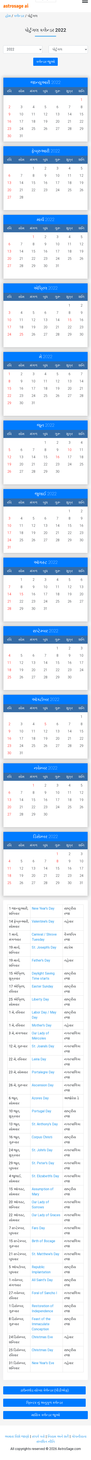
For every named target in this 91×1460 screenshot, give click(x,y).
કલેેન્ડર (19, 16)
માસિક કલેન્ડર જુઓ (45, 1415)
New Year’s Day (43, 908)
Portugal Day (41, 1111)
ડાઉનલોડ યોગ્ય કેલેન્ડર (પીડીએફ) (44, 1390)
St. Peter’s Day (43, 1163)
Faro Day (38, 1228)
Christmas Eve (42, 1337)
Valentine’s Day (43, 921)
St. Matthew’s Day (45, 1254)
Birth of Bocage (43, 1241)
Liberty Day (40, 999)
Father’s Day (41, 960)
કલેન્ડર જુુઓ (45, 62)
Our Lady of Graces (46, 1215)
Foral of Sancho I (44, 1293)
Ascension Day (43, 1085)
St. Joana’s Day (43, 1046)
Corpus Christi (42, 1137)
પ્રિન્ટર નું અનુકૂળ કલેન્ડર (44, 1403)
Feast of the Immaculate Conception (41, 1324)
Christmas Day (42, 1350)
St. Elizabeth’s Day (45, 1176)
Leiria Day (39, 1059)
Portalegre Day (43, 1072)
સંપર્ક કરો (39, 1436)
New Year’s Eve (43, 1363)
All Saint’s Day (42, 1280)
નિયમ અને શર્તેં (58, 1436)
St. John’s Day (42, 1150)
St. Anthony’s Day (45, 1124)
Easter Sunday (42, 986)
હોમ (8, 16)
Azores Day (40, 1098)
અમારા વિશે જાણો (17, 1436)
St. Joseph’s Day (44, 947)
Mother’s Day (41, 1025)
